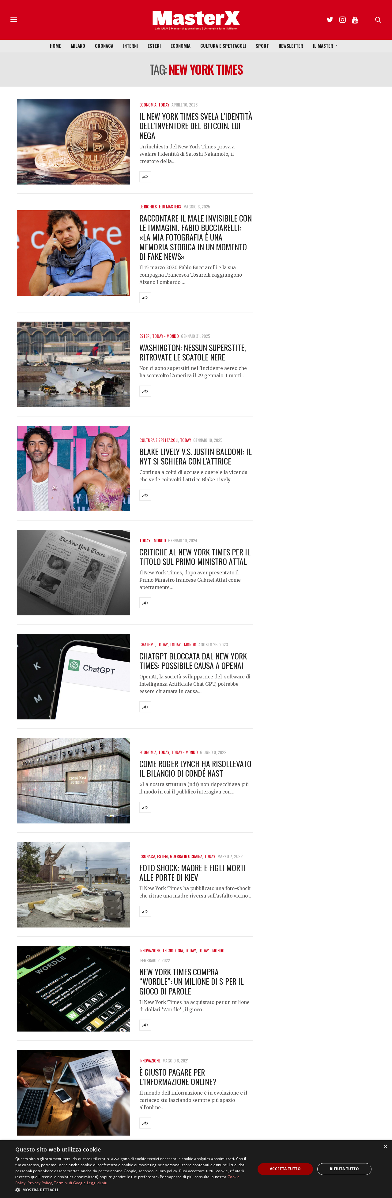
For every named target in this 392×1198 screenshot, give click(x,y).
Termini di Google (70, 1182)
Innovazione (149, 950)
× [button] (385, 1146)
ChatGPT (147, 644)
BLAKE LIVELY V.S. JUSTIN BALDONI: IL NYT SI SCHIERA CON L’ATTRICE (195, 456)
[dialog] (196, 1169)
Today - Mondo (165, 336)
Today (163, 104)
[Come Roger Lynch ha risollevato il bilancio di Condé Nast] (73, 780)
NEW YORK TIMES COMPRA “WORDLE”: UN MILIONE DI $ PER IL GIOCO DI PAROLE (191, 981)
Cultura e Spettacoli (223, 45)
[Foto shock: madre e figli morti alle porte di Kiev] (73, 884)
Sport (262, 45)
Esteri (154, 45)
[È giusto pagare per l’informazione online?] (73, 1093)
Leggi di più (97, 1182)
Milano (78, 45)
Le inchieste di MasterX (160, 206)
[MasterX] (196, 20)
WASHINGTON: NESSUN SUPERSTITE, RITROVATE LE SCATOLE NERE (192, 352)
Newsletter (291, 45)
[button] (131, 1189)
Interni (130, 45)
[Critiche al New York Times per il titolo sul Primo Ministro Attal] (73, 572)
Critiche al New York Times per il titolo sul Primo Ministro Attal (195, 556)
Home (55, 45)
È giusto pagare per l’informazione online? (177, 1077)
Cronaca (104, 45)
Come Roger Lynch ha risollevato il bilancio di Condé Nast (195, 768)
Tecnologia (172, 950)
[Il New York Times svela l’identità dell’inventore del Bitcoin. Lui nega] (73, 142)
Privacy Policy (40, 1182)
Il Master (323, 45)
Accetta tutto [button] (285, 1168)
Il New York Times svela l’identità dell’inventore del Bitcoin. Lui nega (195, 125)
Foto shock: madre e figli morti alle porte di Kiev (192, 872)
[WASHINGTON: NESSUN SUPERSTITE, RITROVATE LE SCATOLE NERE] (73, 364)
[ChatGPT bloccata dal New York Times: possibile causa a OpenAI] (73, 676)
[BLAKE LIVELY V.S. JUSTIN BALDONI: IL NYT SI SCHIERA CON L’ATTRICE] (73, 468)
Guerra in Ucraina (186, 856)
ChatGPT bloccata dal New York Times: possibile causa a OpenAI (193, 660)
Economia (180, 45)
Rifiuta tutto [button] (344, 1168)
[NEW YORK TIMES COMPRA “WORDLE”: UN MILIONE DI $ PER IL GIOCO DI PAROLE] (73, 989)
